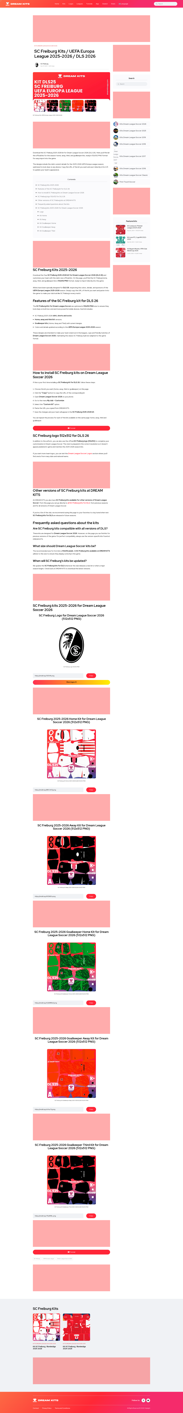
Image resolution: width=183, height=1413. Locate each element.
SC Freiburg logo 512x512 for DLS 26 (51, 196)
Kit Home (43, 215)
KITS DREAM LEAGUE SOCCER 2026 (44, 1343)
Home (57, 4)
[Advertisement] (90, 28)
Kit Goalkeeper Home (48, 223)
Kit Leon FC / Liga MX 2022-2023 (137, 238)
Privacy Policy (46, 1408)
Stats (113, 4)
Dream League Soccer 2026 (64, 1258)
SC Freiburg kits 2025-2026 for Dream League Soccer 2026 (60, 208)
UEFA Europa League (48, 1258)
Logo (42, 212)
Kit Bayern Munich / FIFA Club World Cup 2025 (137, 250)
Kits (64, 4)
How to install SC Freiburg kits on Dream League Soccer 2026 (61, 193)
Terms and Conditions (62, 1408)
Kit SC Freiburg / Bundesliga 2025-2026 (44, 1347)
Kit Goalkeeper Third (47, 231)
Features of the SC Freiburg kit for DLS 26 (54, 189)
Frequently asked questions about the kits (53, 204)
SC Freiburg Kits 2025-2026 (48, 185)
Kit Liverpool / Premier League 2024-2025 (134, 227)
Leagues (80, 4)
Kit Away (43, 219)
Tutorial (72, 428)
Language (124, 4)
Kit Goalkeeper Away (47, 227)
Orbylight (147, 1408)
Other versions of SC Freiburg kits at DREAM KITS (57, 200)
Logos (71, 4)
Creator (105, 4)
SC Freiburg (37, 1258)
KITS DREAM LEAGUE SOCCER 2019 (74, 1343)
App (97, 4)
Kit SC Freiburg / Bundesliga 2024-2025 (74, 1347)
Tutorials (89, 4)
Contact (36, 1408)
